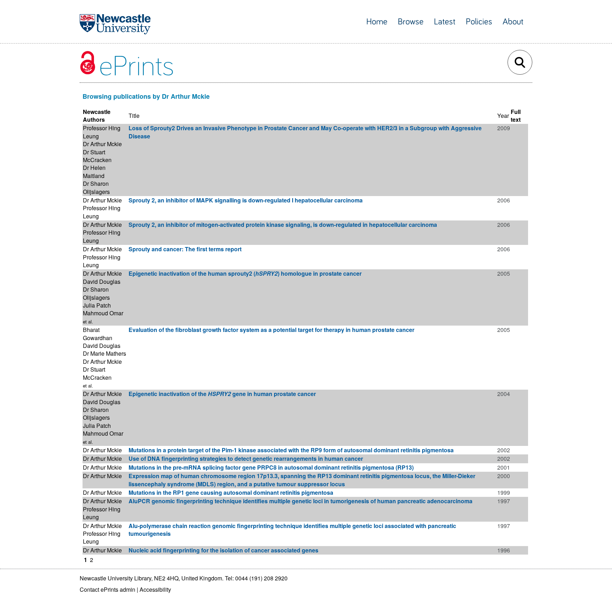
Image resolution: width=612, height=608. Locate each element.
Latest (444, 21)
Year (503, 115)
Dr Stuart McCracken (97, 156)
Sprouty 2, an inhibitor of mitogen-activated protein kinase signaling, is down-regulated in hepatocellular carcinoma (283, 224)
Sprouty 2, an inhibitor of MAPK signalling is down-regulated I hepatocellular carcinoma (246, 200)
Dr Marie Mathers (104, 353)
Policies (479, 21)
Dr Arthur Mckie (102, 144)
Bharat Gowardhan (97, 334)
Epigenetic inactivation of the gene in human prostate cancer (222, 394)
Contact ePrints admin (107, 589)
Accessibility (155, 589)
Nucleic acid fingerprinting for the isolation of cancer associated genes (223, 550)
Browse (411, 21)
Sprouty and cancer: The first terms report (185, 249)
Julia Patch (97, 305)
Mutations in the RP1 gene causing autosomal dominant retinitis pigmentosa (231, 492)
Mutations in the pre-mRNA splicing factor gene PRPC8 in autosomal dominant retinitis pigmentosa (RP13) (271, 467)
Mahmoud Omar (103, 313)
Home (376, 21)
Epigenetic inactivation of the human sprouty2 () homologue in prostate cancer (245, 273)
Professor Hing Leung (101, 132)
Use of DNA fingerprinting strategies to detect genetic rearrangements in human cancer (246, 458)
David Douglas (101, 281)
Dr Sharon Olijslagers (96, 187)
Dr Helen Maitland (94, 171)
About (513, 21)
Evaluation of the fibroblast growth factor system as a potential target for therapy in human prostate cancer (271, 330)
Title (134, 115)
